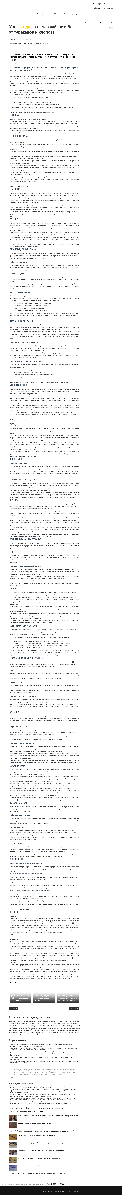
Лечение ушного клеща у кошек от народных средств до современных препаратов (41, 1150)
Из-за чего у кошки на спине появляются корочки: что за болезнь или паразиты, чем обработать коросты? (48, 1116)
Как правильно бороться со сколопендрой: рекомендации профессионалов (39, 1158)
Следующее (13, 1008)
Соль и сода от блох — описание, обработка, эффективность (35, 1166)
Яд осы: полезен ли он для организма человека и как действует (36, 1135)
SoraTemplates (54, 1191)
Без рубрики (15, 63)
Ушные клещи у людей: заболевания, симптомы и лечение (34, 1123)
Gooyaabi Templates (73, 1191)
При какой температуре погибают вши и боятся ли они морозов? (27, 1111)
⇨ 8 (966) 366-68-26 (22, 39)
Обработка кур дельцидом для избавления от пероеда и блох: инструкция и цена (41, 1143)
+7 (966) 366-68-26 (104, 4)
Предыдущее (74, 1008)
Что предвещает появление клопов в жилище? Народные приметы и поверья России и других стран (37, 1173)
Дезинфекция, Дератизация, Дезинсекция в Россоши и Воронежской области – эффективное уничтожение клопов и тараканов (67, 997)
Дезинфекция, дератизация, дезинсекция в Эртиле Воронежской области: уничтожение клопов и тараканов (44, 997)
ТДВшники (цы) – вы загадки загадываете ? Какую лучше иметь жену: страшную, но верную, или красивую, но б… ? (41, 1131)
